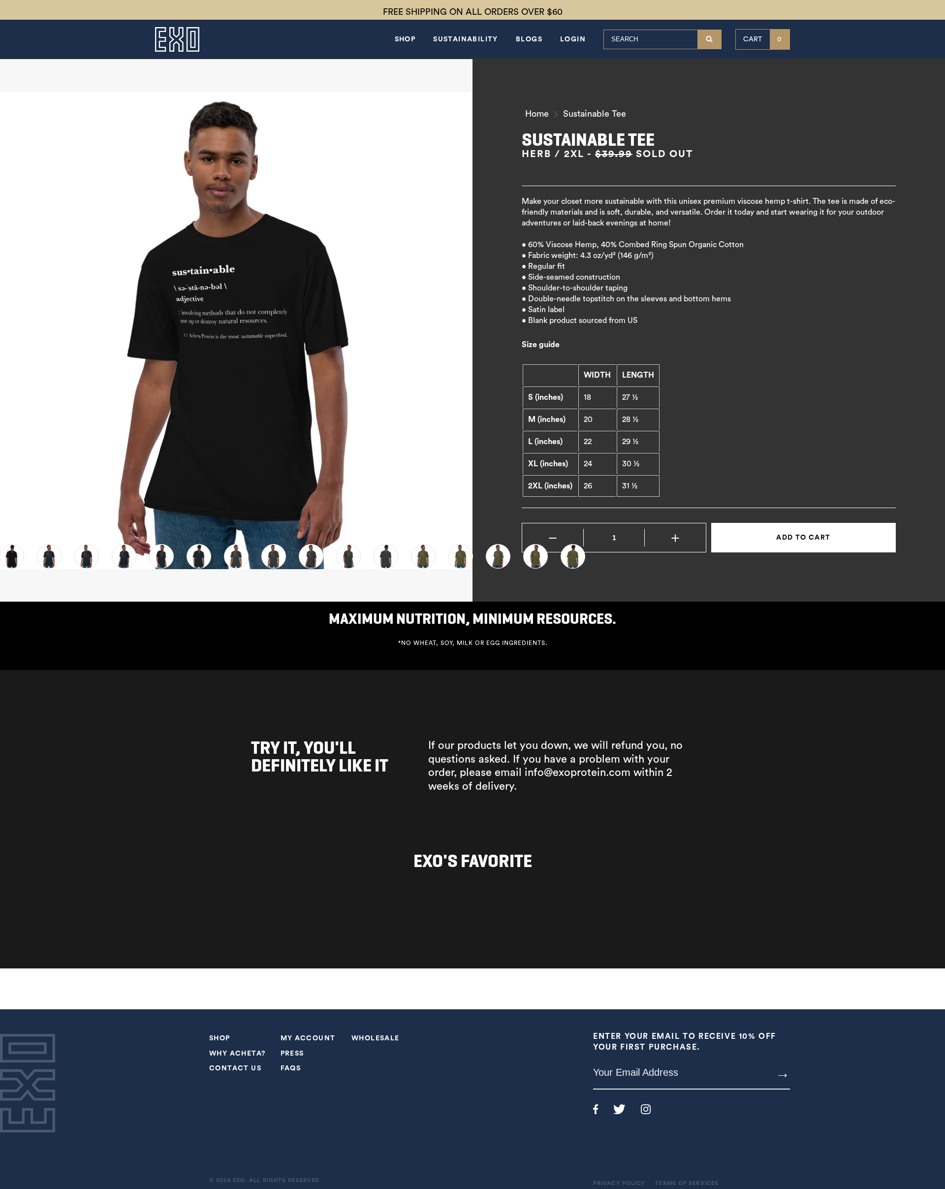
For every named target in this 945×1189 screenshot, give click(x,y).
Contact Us (235, 1068)
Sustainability (465, 39)
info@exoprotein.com (577, 772)
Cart (762, 39)
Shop (405, 39)
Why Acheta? (237, 1053)
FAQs (291, 1068)
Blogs (529, 39)
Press (292, 1053)
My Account (308, 1038)
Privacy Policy (619, 1183)
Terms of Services (687, 1183)
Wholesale (375, 1038)
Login (573, 39)
